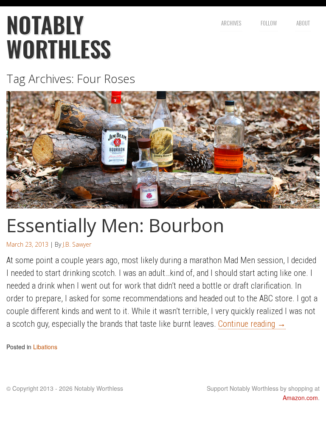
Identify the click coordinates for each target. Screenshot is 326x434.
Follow (269, 23)
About (303, 23)
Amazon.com (300, 397)
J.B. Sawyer (77, 244)
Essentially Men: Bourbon (115, 225)
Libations (45, 346)
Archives (231, 23)
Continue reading (252, 324)
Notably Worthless (58, 36)
